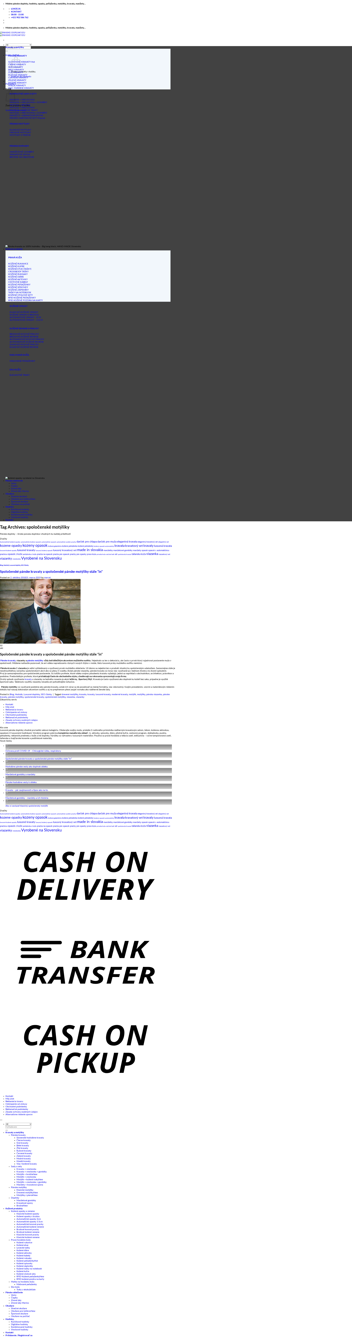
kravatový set (134, 545)
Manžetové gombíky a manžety (20, 774)
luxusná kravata (163, 546)
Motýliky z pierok (24, 1195)
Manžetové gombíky (26, 1200)
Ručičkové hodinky (20, 509)
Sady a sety (16, 1166)
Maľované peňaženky (26, 1284)
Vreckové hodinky (19, 517)
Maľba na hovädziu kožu (22, 1282)
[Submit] (7, 1130)
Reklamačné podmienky (17, 717)
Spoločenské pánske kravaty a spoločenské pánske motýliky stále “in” (51, 571)
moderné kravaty (120, 694)
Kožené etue (22, 1245)
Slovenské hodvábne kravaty (30, 1138)
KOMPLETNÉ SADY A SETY (23, 93)
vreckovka (17, 559)
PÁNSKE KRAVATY (17, 55)
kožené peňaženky (85, 546)
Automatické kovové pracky (29, 1224)
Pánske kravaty (18, 1135)
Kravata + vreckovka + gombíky (31, 1172)
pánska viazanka (154, 694)
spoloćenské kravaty (34, 697)
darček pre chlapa (87, 541)
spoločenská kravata (124, 554)
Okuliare (10, 493)
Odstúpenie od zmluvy (16, 712)
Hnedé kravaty (23, 1161)
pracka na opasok (45, 554)
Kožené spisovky (24, 1263)
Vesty (13, 483)
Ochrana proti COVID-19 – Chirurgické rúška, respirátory (33, 751)
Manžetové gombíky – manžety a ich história (27, 798)
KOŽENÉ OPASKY (19, 306)
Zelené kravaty (23, 1156)
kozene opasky (11, 545)
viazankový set (164, 554)
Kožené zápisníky (24, 1266)
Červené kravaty (24, 1153)
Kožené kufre (22, 1271)
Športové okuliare (19, 502)
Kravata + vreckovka (26, 1169)
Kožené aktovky (24, 1253)
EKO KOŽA (15, 369)
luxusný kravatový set (65, 550)
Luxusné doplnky (14, 565)
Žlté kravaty (22, 1148)
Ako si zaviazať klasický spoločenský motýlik (27, 806)
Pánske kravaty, (8, 660)
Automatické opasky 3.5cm (29, 1222)
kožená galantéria (54, 546)
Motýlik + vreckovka (26, 1177)
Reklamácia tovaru (14, 710)
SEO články (25, 565)
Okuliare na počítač (20, 504)
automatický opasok (48, 542)
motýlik (132, 694)
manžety (137, 550)
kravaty (148, 545)
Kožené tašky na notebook (29, 1269)
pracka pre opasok (61, 554)
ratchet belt (110, 554)
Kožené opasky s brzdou (28, 1216)
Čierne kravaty (23, 1140)
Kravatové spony (24, 1203)
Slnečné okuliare (19, 496)
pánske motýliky (35, 660)
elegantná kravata (127, 541)
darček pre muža (106, 541)
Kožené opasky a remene (23, 1211)
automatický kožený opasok (31, 542)
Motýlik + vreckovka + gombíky (31, 1182)
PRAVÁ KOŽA (15, 257)
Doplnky (15, 1198)
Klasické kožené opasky (27, 1214)
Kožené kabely (23, 1256)
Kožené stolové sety (26, 1274)
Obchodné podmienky (16, 715)
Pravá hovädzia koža (21, 1240)
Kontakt (9, 519)
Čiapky (14, 486)
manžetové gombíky (122, 550)
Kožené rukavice (24, 1242)
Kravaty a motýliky (15, 47)
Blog (1, 565)
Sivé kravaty (22, 1143)
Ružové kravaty (23, 1151)
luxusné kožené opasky (8, 550)
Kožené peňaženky (25, 1261)
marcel (47, 577)
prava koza (91, 554)
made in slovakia (90, 550)
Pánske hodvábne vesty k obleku (21, 782)
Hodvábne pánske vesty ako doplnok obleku (27, 767)
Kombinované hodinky (21, 515)
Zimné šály (16, 488)
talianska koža (139, 554)
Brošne (19, 1206)
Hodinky (10, 506)
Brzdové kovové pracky (27, 1229)
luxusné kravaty (26, 550)
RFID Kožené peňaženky (28, 1276)
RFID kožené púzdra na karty (30, 1279)
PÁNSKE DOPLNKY (19, 145)
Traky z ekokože (23, 1290)
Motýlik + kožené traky (27, 1179)
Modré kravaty (23, 1159)
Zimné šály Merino (20, 491)
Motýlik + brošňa (24, 1174)
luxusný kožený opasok (44, 550)
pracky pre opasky (78, 554)
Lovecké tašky (23, 1248)
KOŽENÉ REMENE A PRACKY (24, 328)
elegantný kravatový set (148, 542)
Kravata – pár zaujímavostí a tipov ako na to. (27, 790)
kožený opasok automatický (104, 546)
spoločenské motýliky (55, 697)
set (116, 554)
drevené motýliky (70, 694)
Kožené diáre (22, 1250)
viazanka (152, 553)
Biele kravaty (22, 1145)
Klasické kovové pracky (27, 1235)
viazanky (6, 558)
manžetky (108, 550)
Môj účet (10, 707)
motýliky (141, 694)
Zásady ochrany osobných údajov (22, 720)
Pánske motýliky (19, 1187)
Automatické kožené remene (30, 1227)
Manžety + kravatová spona (29, 1185)
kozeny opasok (35, 545)
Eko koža (15, 1287)
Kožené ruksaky (23, 1258)
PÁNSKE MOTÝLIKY (20, 123)
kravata (120, 545)
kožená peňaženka (69, 546)
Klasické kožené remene (27, 1237)
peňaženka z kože (29, 554)
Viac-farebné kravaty (26, 1164)
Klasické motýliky (24, 1190)
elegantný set (163, 542)
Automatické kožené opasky (10, 542)
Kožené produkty (14, 249)
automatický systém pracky (66, 542)
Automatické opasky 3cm (28, 1219)
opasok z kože (15, 554)
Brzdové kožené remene (27, 1232)
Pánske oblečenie (14, 480)
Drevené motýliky (24, 1193)
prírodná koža (101, 554)
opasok (145, 550)
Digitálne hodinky (19, 512)
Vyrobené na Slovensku (41, 558)
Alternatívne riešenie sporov (19, 723)
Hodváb (6, 565)
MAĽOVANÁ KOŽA (19, 354)
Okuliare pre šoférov (21, 499)
